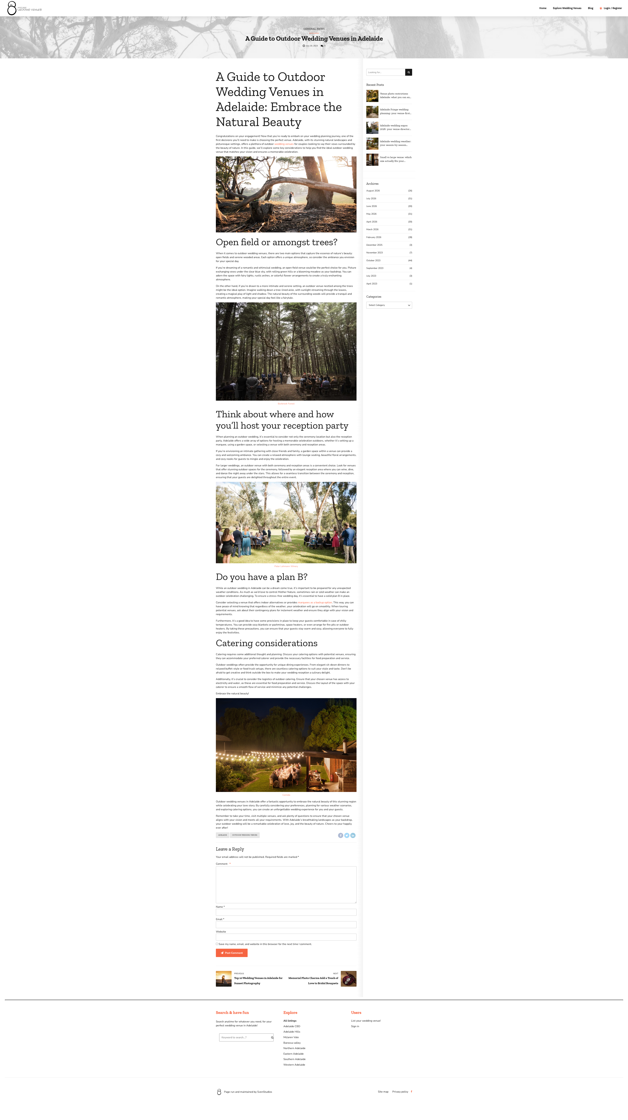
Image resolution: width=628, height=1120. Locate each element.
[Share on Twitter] (346, 835)
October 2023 (373, 260)
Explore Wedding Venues (567, 8)
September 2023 (374, 268)
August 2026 (373, 190)
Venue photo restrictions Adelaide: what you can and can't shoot (395, 95)
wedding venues (284, 144)
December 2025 (374, 244)
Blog (590, 8)
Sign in (355, 1026)
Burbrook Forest (286, 403)
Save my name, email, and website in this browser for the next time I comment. (265, 944)
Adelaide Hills (291, 1032)
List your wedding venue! (366, 1021)
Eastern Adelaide (293, 1054)
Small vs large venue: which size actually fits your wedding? (396, 159)
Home (542, 8)
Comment (223, 864)
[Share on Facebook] (340, 835)
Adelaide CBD (291, 1026)
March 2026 (372, 229)
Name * (220, 907)
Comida (286, 795)
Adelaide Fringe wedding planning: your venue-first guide (395, 111)
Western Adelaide (294, 1065)
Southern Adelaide (294, 1059)
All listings (290, 1021)
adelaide (222, 835)
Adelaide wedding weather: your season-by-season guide (395, 143)
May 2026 (371, 213)
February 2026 (373, 237)
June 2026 (371, 206)
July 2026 (371, 198)
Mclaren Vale (291, 1037)
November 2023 (374, 252)
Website (221, 931)
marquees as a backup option (315, 602)
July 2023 (371, 275)
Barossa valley (292, 1043)
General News (314, 28)
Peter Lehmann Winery (286, 566)
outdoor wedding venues (244, 835)
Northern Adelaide (294, 1048)
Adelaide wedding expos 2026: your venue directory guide (395, 127)
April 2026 (371, 221)
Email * (220, 919)
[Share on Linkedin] (353, 835)
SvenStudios (264, 1092)
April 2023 (371, 283)
